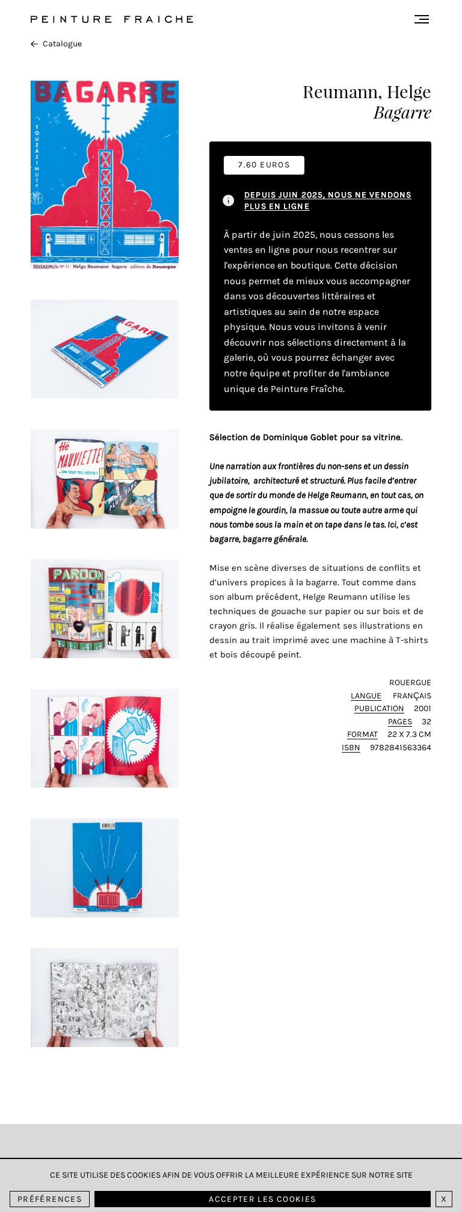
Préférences (49, 1199)
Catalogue (62, 43)
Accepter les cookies (262, 1199)
